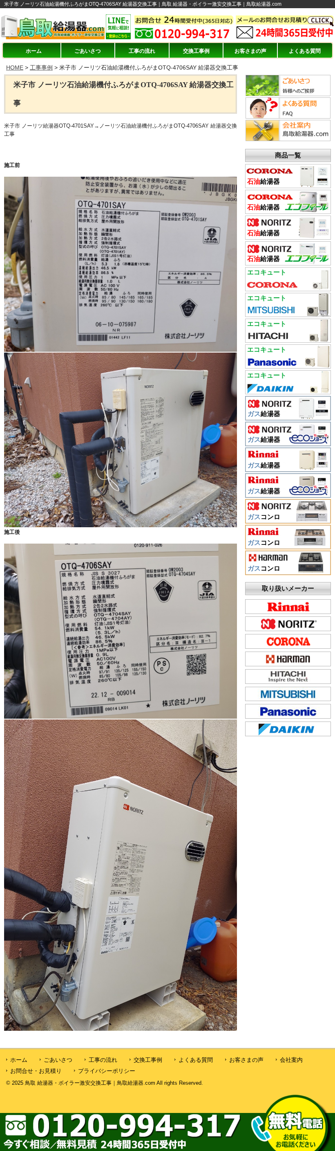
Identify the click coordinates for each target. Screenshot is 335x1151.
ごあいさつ (87, 51)
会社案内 (291, 1060)
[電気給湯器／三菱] (288, 314)
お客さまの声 (250, 51)
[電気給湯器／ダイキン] (288, 391)
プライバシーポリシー (106, 1071)
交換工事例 (196, 51)
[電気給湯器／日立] (288, 339)
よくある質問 (305, 51)
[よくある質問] (288, 116)
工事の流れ (142, 51)
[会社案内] (288, 139)
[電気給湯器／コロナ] (288, 288)
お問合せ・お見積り (36, 1071)
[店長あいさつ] (288, 94)
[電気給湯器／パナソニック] (288, 365)
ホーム (34, 51)
